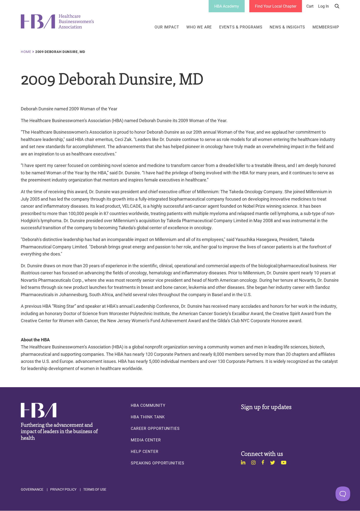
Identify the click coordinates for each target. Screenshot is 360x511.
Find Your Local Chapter (275, 6)
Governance (32, 489)
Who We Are (199, 27)
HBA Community (148, 405)
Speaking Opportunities (157, 462)
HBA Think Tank (148, 416)
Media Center (146, 439)
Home (26, 52)
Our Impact (167, 27)
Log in (323, 6)
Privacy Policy (63, 489)
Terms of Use (94, 489)
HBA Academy (226, 6)
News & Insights (287, 27)
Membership (325, 27)
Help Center (144, 451)
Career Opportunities (155, 428)
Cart (309, 6)
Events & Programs (241, 27)
